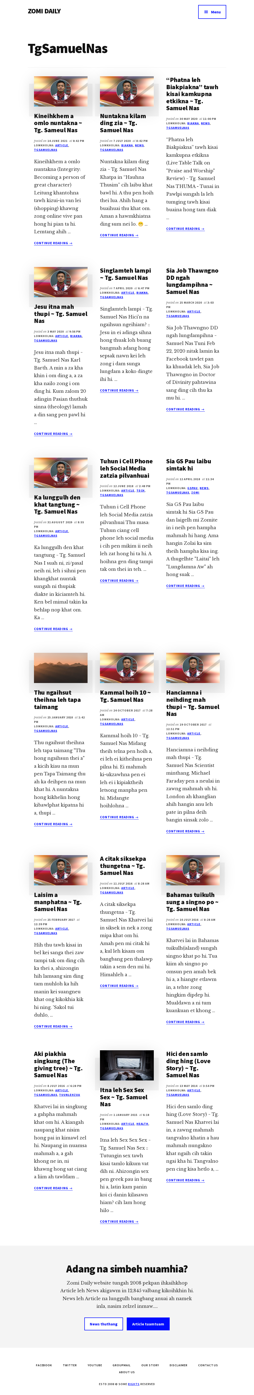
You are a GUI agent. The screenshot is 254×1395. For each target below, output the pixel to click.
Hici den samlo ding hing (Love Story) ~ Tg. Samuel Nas (188, 1064)
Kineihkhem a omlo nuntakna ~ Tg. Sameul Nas (58, 123)
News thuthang (104, 1323)
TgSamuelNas (45, 150)
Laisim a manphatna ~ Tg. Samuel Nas (58, 902)
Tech (140, 490)
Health (142, 1124)
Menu (216, 11)
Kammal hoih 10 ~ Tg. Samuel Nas (125, 696)
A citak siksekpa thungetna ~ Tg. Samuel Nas (123, 865)
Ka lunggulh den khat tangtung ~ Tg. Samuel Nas (57, 504)
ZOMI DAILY (44, 10)
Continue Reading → (53, 243)
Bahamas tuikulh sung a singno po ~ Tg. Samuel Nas (192, 902)
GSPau (192, 488)
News (139, 145)
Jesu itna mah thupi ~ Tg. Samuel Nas (60, 313)
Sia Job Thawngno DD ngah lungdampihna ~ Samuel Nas (192, 281)
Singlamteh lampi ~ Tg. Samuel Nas (125, 274)
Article (61, 145)
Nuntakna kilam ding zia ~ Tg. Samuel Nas (123, 123)
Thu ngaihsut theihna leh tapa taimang (57, 699)
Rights (134, 1384)
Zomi (195, 492)
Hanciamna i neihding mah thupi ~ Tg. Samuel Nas (192, 703)
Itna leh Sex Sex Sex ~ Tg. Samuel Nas (123, 1097)
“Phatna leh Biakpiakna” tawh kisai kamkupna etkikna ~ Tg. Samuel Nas (192, 94)
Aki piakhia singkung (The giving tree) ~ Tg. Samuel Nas (58, 1064)
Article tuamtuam (148, 1323)
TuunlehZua (69, 1095)
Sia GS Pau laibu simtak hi (188, 464)
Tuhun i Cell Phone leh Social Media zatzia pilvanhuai (126, 468)
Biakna (127, 145)
